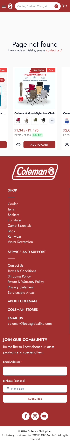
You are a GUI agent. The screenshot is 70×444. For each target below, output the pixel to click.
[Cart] (64, 6)
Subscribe (35, 399)
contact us (52, 50)
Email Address (13, 362)
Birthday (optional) (14, 381)
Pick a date (17, 389)
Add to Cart (45, 145)
